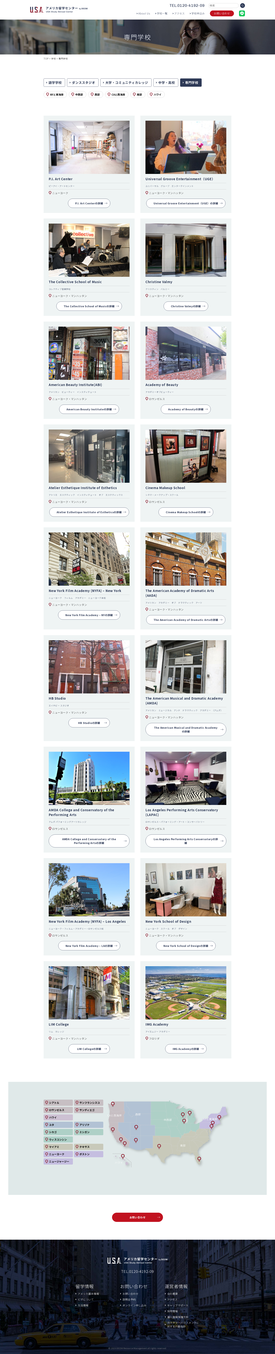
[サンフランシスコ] (113, 1130)
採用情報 (172, 1311)
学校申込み (198, 13)
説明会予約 (129, 1299)
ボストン (84, 1154)
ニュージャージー (59, 1161)
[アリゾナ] (136, 1140)
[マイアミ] (199, 1159)
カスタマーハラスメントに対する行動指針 (183, 1324)
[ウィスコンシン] (183, 1115)
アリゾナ (84, 1125)
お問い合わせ (222, 13)
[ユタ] (136, 1127)
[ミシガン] (190, 1113)
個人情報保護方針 (178, 1317)
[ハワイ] (123, 1156)
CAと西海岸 (118, 94)
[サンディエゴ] (125, 1144)
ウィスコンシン (58, 1139)
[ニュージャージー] (211, 1126)
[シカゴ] (184, 1121)
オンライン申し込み (135, 1305)
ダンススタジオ (83, 82)
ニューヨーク (56, 1154)
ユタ (51, 1125)
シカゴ (53, 1132)
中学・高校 (166, 82)
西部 (97, 94)
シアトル (54, 1103)
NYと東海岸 (56, 94)
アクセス (179, 13)
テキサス (84, 1147)
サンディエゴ (87, 1110)
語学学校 (55, 82)
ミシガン (84, 1132)
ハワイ (157, 94)
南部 (139, 94)
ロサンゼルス (56, 1110)
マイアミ (54, 1147)
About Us (144, 13)
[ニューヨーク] (213, 1123)
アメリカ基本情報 (88, 1294)
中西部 (79, 94)
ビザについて (86, 1299)
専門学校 (191, 82)
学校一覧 (162, 13)
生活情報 (83, 1305)
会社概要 (172, 1294)
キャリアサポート (178, 1305)
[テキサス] (159, 1146)
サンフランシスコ (89, 1103)
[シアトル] (113, 1104)
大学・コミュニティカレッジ (126, 82)
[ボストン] (219, 1117)
